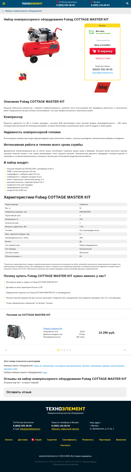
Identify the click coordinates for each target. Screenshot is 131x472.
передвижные (96, 366)
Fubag (36, 366)
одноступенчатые (117, 366)
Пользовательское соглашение (66, 464)
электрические (48, 366)
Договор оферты (90, 461)
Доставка (23, 440)
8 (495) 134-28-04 (100, 5)
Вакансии (121, 440)
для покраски (60, 366)
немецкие (106, 366)
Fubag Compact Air (52, 329)
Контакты (65, 445)
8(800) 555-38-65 (102, 69)
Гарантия (52, 440)
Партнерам (105, 440)
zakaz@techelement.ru (102, 73)
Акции (38, 440)
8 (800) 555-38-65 (65, 5)
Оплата (9, 440)
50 (40, 366)
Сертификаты (69, 440)
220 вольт (86, 366)
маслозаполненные (73, 366)
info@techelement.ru (30, 429)
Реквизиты (88, 440)
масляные (8, 369)
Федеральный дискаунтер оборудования (66, 413)
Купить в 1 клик (103, 58)
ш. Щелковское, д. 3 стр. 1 (102, 429)
